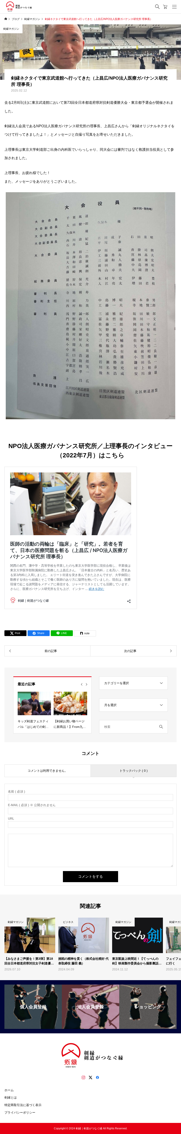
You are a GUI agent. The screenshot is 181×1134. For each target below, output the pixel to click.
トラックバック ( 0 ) (133, 770)
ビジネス (68, 922)
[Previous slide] (81, 684)
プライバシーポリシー (19, 1112)
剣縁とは (10, 1097)
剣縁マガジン (11, 28)
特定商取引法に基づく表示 (22, 1105)
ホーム (9, 1090)
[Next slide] (86, 684)
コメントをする (90, 876)
